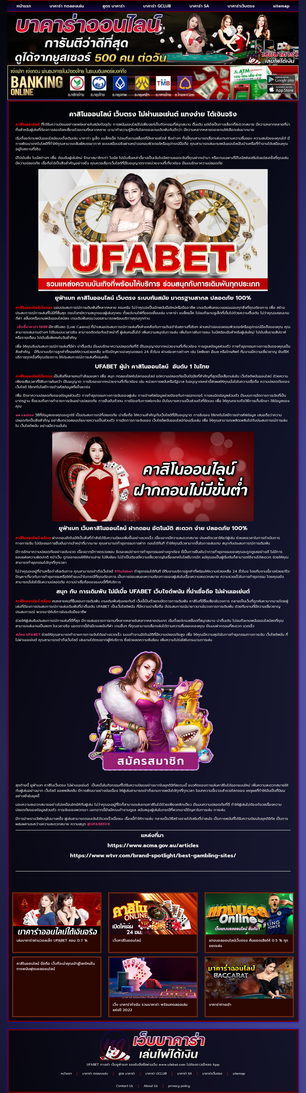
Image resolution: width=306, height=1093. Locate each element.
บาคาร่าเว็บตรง (241, 6)
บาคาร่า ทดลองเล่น (67, 6)
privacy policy (179, 1086)
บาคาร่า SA (199, 6)
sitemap (281, 6)
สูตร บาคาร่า (113, 6)
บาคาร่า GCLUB (157, 6)
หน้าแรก (24, 6)
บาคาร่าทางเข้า (220, 1004)
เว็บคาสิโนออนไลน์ (127, 940)
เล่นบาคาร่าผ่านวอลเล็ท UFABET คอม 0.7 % (52, 940)
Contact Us (124, 1086)
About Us (151, 1086)
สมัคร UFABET (28, 634)
